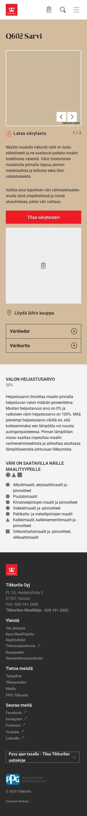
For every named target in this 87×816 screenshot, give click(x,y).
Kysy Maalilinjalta (20, 634)
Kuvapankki (15, 652)
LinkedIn (12, 738)
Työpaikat (14, 676)
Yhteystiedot (16, 682)
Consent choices (17, 801)
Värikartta (20, 345)
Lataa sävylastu (30, 133)
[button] (49, 9)
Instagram (14, 719)
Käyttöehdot (15, 640)
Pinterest (13, 725)
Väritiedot (19, 331)
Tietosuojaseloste (20, 646)
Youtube (12, 732)
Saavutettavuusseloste (24, 658)
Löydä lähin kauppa (34, 312)
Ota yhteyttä (15, 628)
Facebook (14, 713)
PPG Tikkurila (17, 695)
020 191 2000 (26, 604)
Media (11, 688)
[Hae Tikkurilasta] (63, 10)
